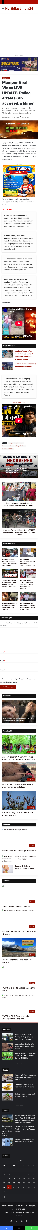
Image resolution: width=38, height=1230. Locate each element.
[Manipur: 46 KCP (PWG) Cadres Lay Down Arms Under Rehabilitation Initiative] (28, 573)
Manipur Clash (19, 443)
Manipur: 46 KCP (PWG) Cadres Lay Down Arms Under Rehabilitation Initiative (26, 584)
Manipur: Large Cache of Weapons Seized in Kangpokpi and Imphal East (18, 470)
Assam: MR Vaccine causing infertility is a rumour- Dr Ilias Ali (25, 1077)
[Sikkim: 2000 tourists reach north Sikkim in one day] (7, 1142)
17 (4, 1183)
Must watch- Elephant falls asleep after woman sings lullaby (25, 1046)
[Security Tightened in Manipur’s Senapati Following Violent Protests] (10, 596)
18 (9, 1183)
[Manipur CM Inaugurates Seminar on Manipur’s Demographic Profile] (28, 552)
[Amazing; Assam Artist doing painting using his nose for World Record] (7, 1037)
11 (9, 1178)
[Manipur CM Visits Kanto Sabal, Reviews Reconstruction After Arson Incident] (28, 596)
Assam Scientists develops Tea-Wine (19, 850)
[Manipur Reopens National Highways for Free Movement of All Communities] (10, 552)
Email (2, 661)
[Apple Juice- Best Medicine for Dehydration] (7, 859)
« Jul (3, 1197)
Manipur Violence (20, 446)
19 (14, 1183)
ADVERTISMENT (19, 55)
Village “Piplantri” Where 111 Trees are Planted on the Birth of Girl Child (25, 1055)
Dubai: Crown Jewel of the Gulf (16, 907)
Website (2, 670)
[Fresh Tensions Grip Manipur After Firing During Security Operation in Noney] (10, 573)
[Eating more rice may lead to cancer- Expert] (7, 1097)
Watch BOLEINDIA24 (19, 402)
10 (4, 1178)
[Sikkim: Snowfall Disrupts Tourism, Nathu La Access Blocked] (7, 1131)
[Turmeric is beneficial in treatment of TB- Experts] (7, 1087)
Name (2, 652)
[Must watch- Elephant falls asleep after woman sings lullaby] (7, 1047)
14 (24, 1178)
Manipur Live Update (8, 446)
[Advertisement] (19, 33)
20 (19, 1183)
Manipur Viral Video (7, 448)
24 (4, 1187)
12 (14, 1178)
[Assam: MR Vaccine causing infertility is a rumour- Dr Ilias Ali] (7, 1078)
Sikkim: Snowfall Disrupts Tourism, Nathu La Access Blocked (25, 1129)
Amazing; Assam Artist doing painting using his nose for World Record (24, 1037)
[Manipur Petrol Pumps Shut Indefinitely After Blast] (7, 366)
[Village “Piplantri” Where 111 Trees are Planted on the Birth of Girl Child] (7, 1056)
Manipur (6, 78)
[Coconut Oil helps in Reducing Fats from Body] (7, 869)
